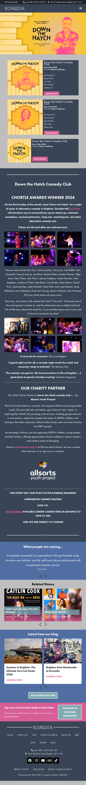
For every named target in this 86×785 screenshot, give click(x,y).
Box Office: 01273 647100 (36, 2)
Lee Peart (75, 208)
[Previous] (41, 576)
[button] (80, 8)
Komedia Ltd (26, 775)
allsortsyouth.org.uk (26, 447)
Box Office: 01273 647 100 (45, 750)
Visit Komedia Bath (11, 2)
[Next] (45, 576)
